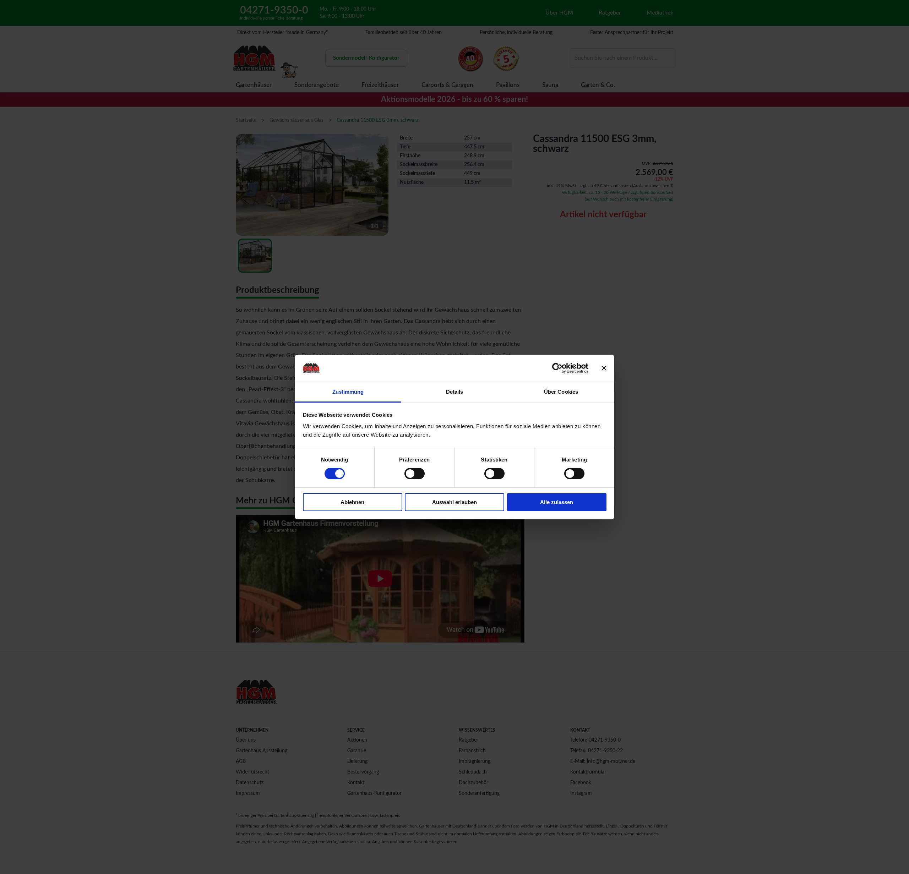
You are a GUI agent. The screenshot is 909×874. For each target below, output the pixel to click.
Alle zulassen (556, 502)
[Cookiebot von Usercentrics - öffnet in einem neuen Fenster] (557, 368)
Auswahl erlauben (454, 502)
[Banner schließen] (604, 368)
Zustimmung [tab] (348, 392)
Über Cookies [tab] (561, 392)
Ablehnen (352, 502)
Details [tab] (454, 392)
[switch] (414, 473)
